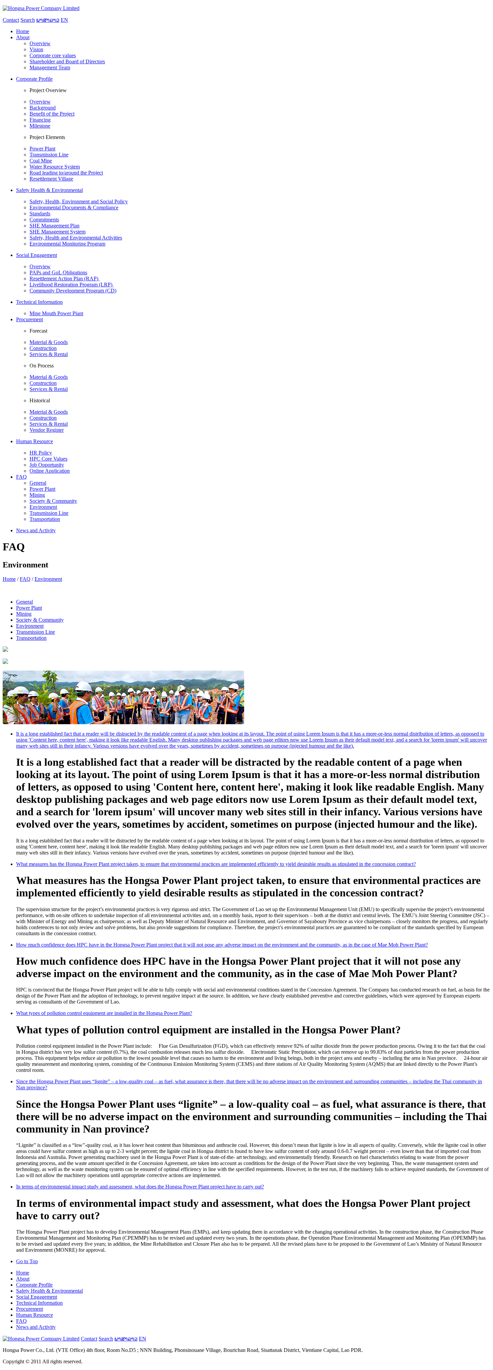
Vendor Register (47, 430)
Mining (37, 495)
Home (9, 579)
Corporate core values (53, 55)
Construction (43, 348)
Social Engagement (36, 1297)
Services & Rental (49, 354)
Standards (40, 213)
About (23, 1279)
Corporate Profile (34, 1285)
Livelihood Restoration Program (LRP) (72, 284)
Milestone (40, 126)
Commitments (44, 219)
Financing (40, 120)
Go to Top (27, 1261)
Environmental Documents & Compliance (74, 207)
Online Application (50, 471)
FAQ (25, 579)
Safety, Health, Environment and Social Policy (79, 201)
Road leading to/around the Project (66, 173)
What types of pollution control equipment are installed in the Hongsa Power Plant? (104, 1013)
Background (43, 108)
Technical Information (39, 1303)
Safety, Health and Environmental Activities (76, 238)
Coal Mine (41, 160)
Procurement (29, 1309)
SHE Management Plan (54, 225)
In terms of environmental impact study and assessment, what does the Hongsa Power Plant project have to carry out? (140, 1186)
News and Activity (36, 1327)
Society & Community (53, 501)
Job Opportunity (47, 465)
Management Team (50, 67)
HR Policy (41, 453)
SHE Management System (58, 231)
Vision (36, 49)
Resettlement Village (51, 179)
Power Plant (42, 148)
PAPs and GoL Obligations (58, 272)
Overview (40, 43)
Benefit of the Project (52, 114)
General (38, 483)
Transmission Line (49, 154)
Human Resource (34, 1315)
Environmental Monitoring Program (67, 244)
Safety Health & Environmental (49, 1291)
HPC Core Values (48, 459)
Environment (43, 507)
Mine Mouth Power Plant (56, 313)
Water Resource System (55, 166)
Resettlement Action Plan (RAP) (65, 278)
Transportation (45, 519)
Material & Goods (49, 342)
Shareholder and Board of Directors (67, 61)
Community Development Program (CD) (73, 290)
